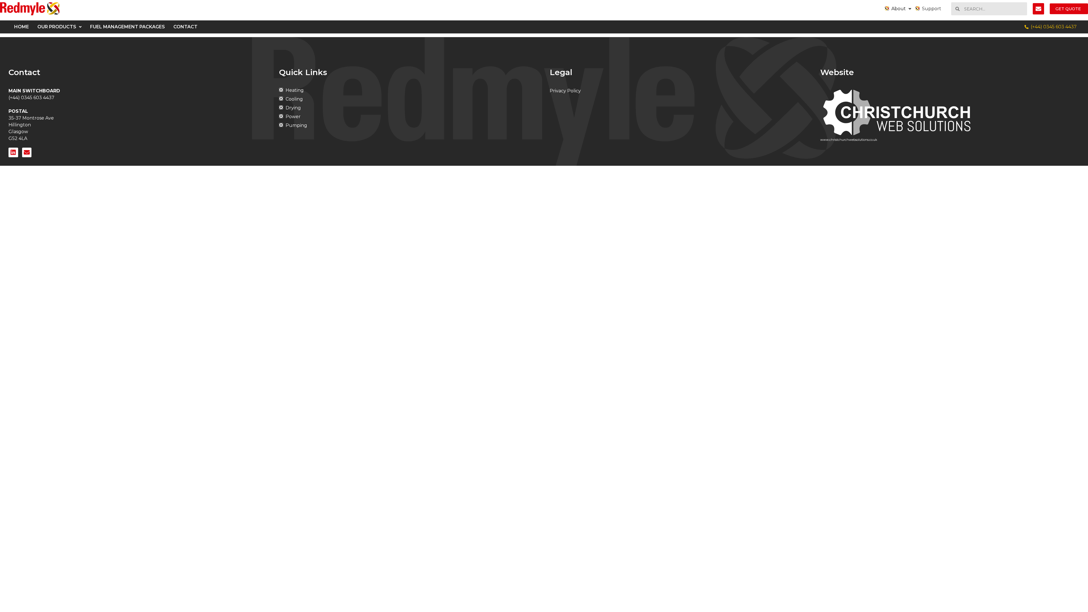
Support (931, 8)
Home (21, 26)
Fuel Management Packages (127, 26)
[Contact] (27, 152)
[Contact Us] (1038, 8)
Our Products (56, 26)
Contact (185, 26)
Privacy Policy (565, 91)
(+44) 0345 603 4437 (31, 97)
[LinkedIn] (13, 152)
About (898, 8)
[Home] (30, 8)
